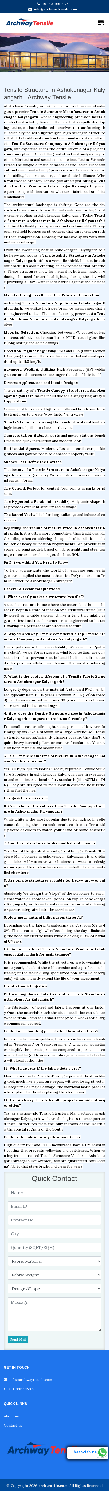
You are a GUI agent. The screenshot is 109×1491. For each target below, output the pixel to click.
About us (11, 1416)
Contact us (13, 1425)
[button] (8, 52)
